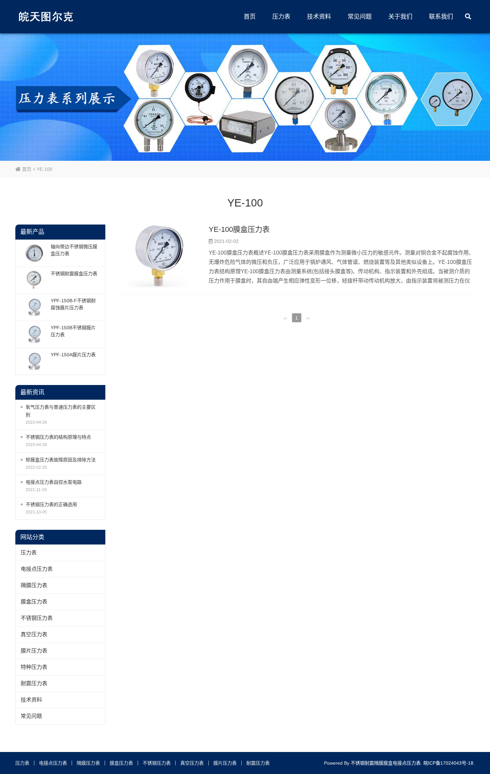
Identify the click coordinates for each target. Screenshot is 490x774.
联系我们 (441, 16)
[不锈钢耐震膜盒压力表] (34, 280)
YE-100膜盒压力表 (239, 229)
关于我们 (400, 16)
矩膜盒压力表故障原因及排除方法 (61, 459)
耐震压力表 (34, 683)
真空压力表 (34, 634)
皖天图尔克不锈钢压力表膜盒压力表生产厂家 (47, 16)
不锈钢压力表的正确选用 (51, 504)
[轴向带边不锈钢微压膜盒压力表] (34, 253)
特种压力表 (34, 667)
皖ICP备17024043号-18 (448, 763)
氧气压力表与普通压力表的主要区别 (61, 410)
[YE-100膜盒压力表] (160, 256)
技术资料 (319, 16)
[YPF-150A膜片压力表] (34, 361)
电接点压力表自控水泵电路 (54, 482)
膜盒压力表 (34, 602)
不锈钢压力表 (37, 618)
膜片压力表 (34, 651)
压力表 (281, 16)
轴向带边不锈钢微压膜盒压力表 (74, 250)
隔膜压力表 (34, 585)
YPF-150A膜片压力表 (73, 354)
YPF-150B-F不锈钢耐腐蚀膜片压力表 (73, 304)
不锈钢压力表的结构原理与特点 (58, 437)
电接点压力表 (37, 569)
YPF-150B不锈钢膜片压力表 (73, 331)
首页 (250, 16)
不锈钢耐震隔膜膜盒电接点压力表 (386, 763)
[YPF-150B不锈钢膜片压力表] (34, 334)
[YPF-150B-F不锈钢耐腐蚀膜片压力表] (34, 307)
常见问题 (360, 16)
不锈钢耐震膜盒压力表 (74, 273)
